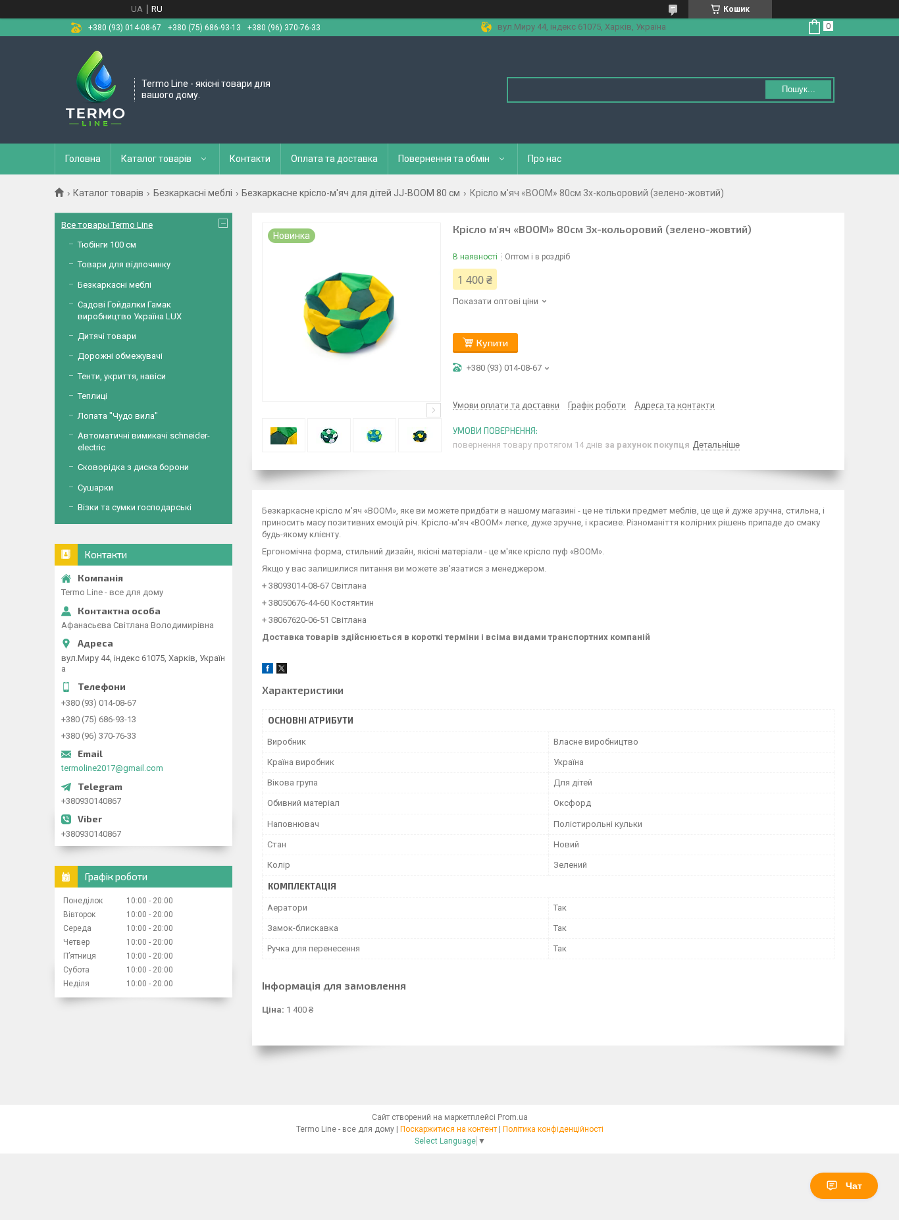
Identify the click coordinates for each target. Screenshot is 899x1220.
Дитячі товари (107, 336)
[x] (281, 671)
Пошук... (798, 89)
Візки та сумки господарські (135, 507)
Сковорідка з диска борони (133, 467)
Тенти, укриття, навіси (122, 376)
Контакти (250, 158)
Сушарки (95, 487)
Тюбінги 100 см (107, 245)
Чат (854, 1185)
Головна (83, 158)
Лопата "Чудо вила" (118, 416)
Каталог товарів (156, 158)
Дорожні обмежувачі (120, 356)
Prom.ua (513, 1117)
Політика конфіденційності (553, 1129)
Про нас (544, 158)
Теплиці (92, 396)
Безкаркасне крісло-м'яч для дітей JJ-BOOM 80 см (351, 193)
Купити (492, 342)
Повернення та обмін (444, 158)
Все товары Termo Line (107, 225)
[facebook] (267, 671)
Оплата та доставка (334, 158)
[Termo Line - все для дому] (95, 88)
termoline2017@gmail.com (112, 768)
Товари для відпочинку (124, 264)
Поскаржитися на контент (448, 1129)
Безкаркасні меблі (192, 193)
